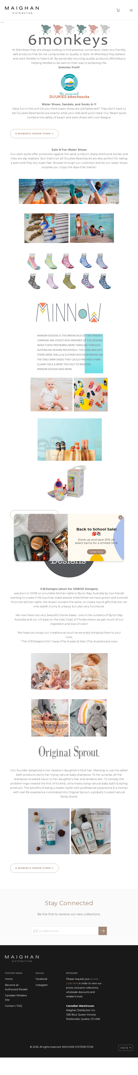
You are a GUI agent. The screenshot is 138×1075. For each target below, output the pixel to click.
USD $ (124, 1047)
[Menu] (129, 10)
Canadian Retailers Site (16, 997)
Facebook (41, 978)
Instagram (42, 985)
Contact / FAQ (13, 1005)
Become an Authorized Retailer (16, 987)
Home (9, 978)
